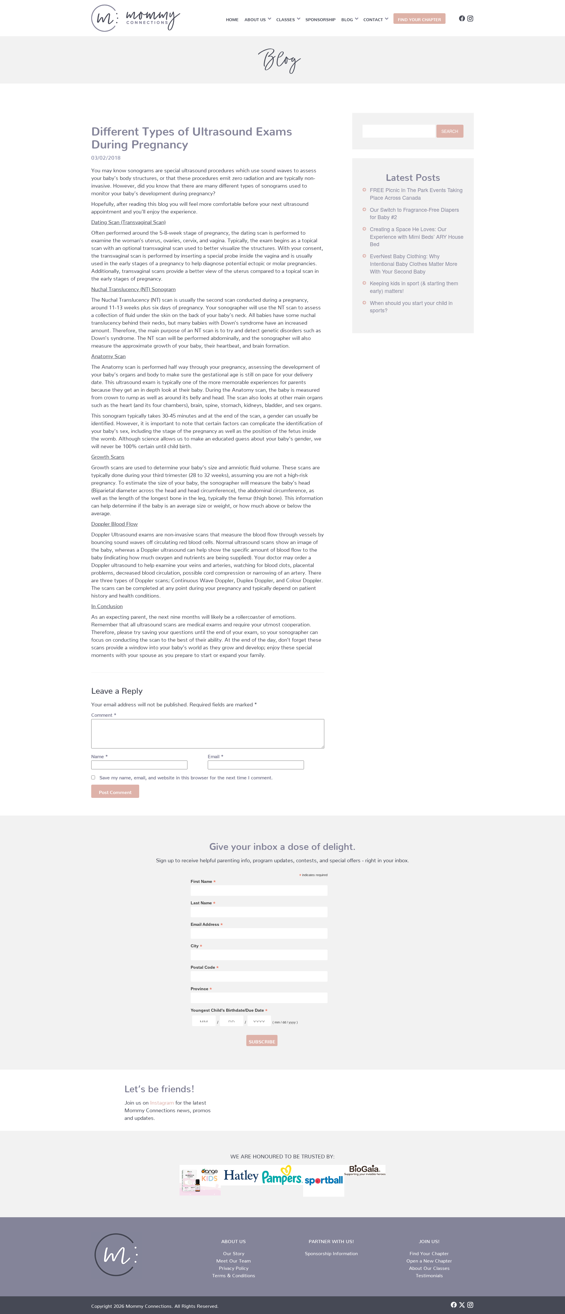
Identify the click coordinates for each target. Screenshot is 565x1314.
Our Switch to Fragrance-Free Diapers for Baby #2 (414, 213)
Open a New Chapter (429, 1259)
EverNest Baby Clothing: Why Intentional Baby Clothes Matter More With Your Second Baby (413, 263)
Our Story (233, 1252)
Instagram (162, 1101)
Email (215, 755)
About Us (255, 18)
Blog (347, 18)
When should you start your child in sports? (411, 306)
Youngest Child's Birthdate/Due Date (229, 1010)
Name (99, 755)
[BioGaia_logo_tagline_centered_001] (364, 1170)
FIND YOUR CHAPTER (419, 18)
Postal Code (205, 967)
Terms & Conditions (233, 1274)
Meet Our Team (233, 1259)
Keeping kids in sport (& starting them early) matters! (414, 286)
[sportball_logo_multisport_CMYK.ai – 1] (323, 1181)
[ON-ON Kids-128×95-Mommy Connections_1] (200, 1180)
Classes (285, 18)
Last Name (203, 903)
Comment (103, 714)
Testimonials (429, 1274)
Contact (373, 18)
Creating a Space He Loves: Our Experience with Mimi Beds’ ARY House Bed (416, 236)
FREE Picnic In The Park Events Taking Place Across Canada (416, 193)
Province (201, 989)
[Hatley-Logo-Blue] (241, 1175)
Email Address (207, 924)
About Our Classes (429, 1267)
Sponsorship (320, 18)
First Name (203, 881)
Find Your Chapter (429, 1252)
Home (232, 18)
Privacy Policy (233, 1267)
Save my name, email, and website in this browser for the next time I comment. (186, 776)
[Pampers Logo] (282, 1175)
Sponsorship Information (331, 1252)
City (196, 946)
